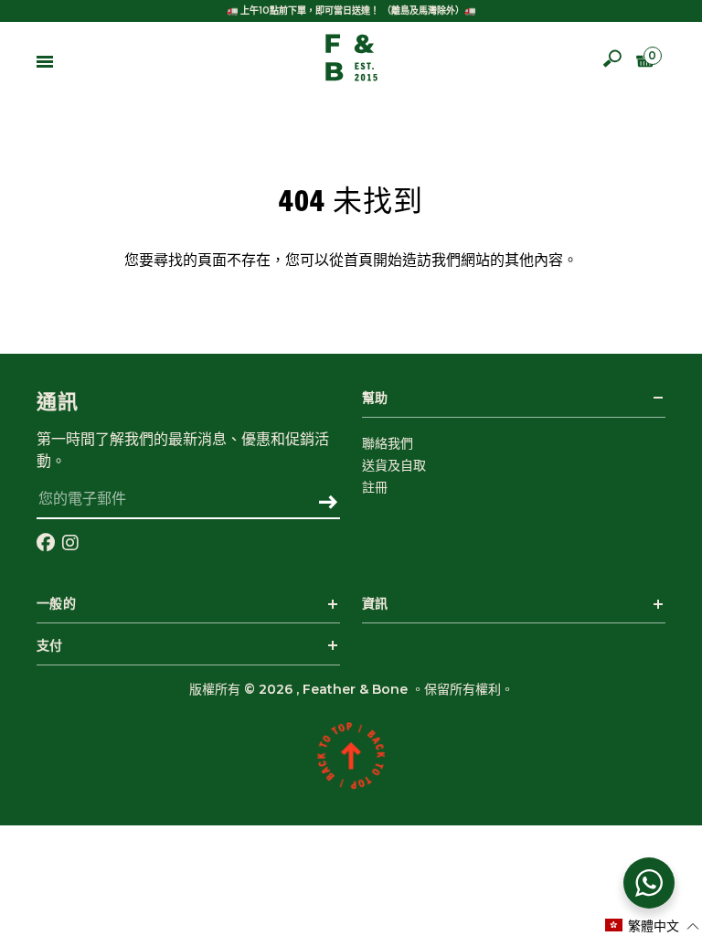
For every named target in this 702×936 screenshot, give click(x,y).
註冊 (375, 487)
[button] (652, 925)
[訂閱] (327, 503)
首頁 (358, 260)
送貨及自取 (394, 465)
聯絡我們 (387, 443)
